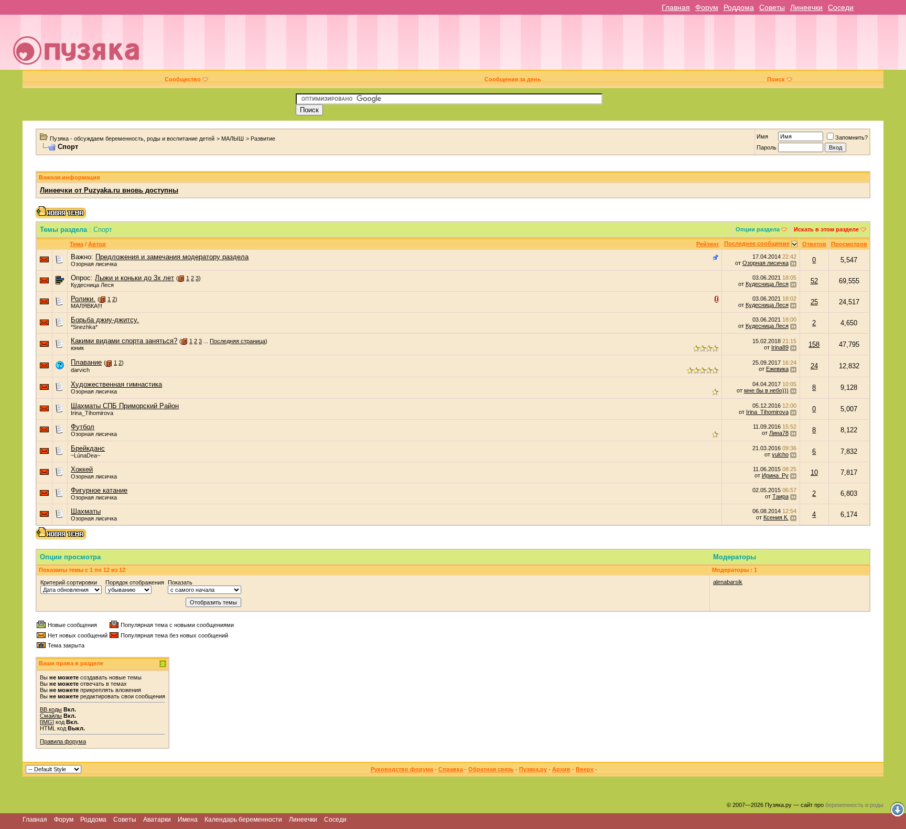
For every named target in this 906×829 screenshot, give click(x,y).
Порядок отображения (134, 582)
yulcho (780, 454)
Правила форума (63, 741)
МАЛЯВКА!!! (86, 306)
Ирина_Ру (775, 475)
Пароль (766, 147)
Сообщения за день (512, 79)
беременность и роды (854, 805)
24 (814, 366)
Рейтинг (707, 244)
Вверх (585, 769)
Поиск (776, 79)
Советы (772, 7)
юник (77, 348)
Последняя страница (237, 341)
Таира (780, 496)
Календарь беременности (243, 819)
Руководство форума (402, 769)
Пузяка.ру (533, 769)
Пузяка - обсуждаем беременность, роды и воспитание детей (132, 138)
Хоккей (82, 469)
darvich (80, 370)
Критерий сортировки (68, 582)
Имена (188, 819)
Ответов (814, 244)
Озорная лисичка (94, 264)
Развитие (263, 138)
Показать (180, 582)
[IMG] (47, 722)
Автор (97, 244)
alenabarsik (727, 582)
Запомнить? (851, 137)
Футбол (82, 427)
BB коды (51, 709)
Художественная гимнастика (116, 384)
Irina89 (780, 347)
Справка (450, 769)
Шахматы (86, 511)
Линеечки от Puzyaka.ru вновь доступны (109, 190)
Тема (76, 244)
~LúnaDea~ (85, 455)
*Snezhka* (84, 327)
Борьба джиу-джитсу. (105, 320)
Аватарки (157, 819)
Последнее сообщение (757, 243)
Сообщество (183, 79)
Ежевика (777, 369)
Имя (762, 136)
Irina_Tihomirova (92, 413)
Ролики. (83, 299)
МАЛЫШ (232, 138)
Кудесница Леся (92, 285)
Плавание (86, 362)
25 (814, 302)
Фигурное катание (99, 490)
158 (813, 344)
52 (814, 281)
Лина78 (779, 433)
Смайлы (51, 716)
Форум (706, 7)
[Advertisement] (525, 46)
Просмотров (849, 244)
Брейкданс (88, 448)
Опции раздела (758, 229)
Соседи (841, 7)
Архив (561, 769)
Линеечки (806, 7)
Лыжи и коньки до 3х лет (134, 278)
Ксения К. (776, 517)
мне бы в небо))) (766, 390)
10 (814, 472)
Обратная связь (491, 769)
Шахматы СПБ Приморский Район (125, 406)
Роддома (739, 7)
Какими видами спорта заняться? (124, 341)
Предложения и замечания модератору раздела (172, 257)
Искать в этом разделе (826, 229)
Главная (676, 7)
